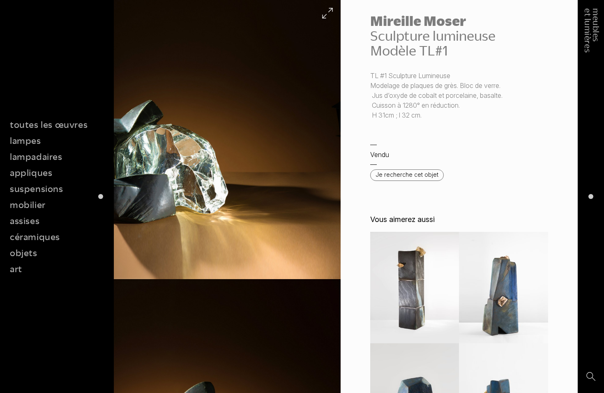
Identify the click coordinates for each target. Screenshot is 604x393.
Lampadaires (36, 156)
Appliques (31, 172)
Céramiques (35, 236)
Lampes (25, 140)
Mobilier (28, 204)
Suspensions (36, 188)
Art (16, 269)
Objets (23, 252)
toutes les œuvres (49, 124)
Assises (24, 220)
